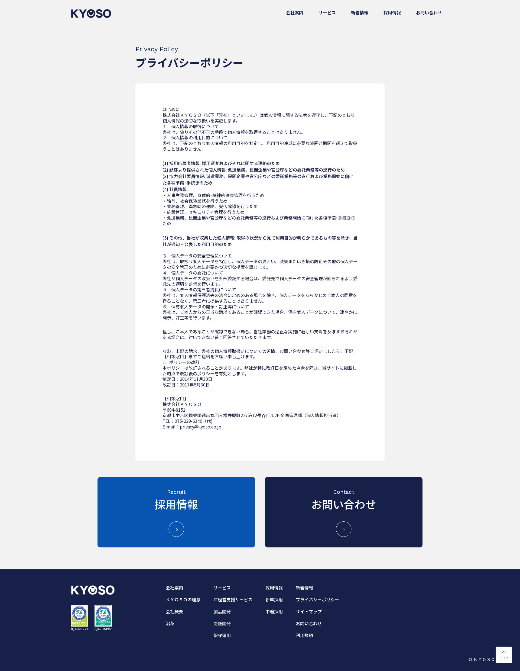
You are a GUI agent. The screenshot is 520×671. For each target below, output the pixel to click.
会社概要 (174, 611)
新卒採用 (274, 599)
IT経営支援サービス (232, 599)
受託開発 (222, 623)
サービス (327, 12)
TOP (503, 657)
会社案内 (294, 12)
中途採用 (274, 611)
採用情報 (392, 12)
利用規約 (304, 635)
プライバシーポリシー (317, 599)
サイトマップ (309, 611)
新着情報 (359, 12)
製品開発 (222, 611)
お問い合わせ (429, 12)
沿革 (170, 623)
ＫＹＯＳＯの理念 (183, 599)
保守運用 (222, 635)
